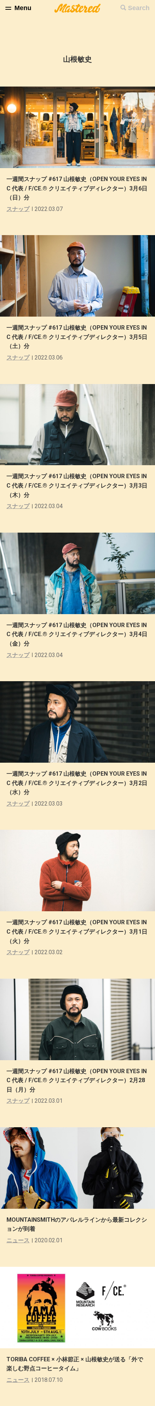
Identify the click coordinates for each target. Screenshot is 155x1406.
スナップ (18, 209)
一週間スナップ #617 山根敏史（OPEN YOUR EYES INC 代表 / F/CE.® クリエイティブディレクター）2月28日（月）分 (76, 1080)
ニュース (18, 1240)
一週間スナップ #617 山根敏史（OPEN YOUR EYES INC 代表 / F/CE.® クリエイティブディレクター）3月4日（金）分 (76, 634)
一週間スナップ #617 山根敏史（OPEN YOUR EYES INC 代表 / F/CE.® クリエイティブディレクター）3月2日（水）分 (76, 782)
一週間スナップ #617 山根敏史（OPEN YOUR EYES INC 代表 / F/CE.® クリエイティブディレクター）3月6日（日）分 (76, 188)
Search (139, 8)
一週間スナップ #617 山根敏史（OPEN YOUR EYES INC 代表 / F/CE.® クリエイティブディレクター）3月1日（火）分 (76, 931)
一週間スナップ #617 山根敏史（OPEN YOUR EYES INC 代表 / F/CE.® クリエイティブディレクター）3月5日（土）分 (76, 336)
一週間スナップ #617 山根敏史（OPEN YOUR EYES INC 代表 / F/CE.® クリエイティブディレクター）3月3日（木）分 (76, 485)
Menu (22, 8)
